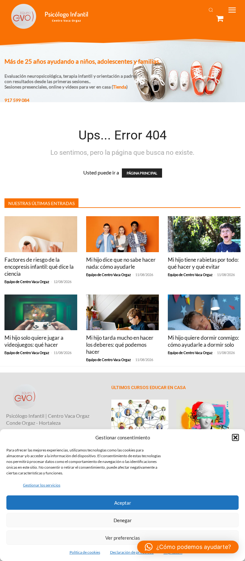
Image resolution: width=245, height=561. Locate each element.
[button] (235, 437)
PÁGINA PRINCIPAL (142, 173)
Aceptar (122, 503)
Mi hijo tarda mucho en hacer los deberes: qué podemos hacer (119, 344)
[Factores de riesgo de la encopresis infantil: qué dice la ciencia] (40, 234)
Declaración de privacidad (132, 552)
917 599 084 (16, 100)
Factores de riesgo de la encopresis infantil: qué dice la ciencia (39, 266)
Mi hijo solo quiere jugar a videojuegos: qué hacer (33, 341)
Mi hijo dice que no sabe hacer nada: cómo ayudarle (121, 263)
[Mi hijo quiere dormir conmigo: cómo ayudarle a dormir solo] (204, 312)
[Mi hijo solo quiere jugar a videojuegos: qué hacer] (40, 312)
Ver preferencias (122, 538)
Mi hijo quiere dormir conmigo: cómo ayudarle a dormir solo (203, 341)
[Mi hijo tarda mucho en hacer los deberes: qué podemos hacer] (122, 312)
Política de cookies (85, 552)
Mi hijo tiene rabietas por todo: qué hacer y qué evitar (203, 263)
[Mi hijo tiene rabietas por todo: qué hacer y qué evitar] (204, 234)
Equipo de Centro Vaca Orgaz (26, 282)
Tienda (119, 86)
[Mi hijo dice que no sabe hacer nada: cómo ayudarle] (122, 234)
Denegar (123, 520)
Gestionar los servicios (41, 485)
